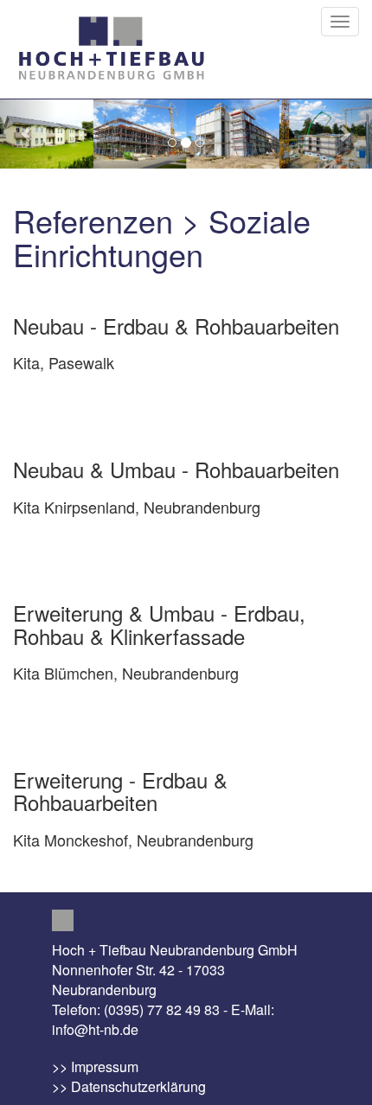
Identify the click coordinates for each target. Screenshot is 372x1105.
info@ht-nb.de (95, 1029)
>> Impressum (95, 1066)
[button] (28, 134)
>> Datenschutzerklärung (129, 1086)
